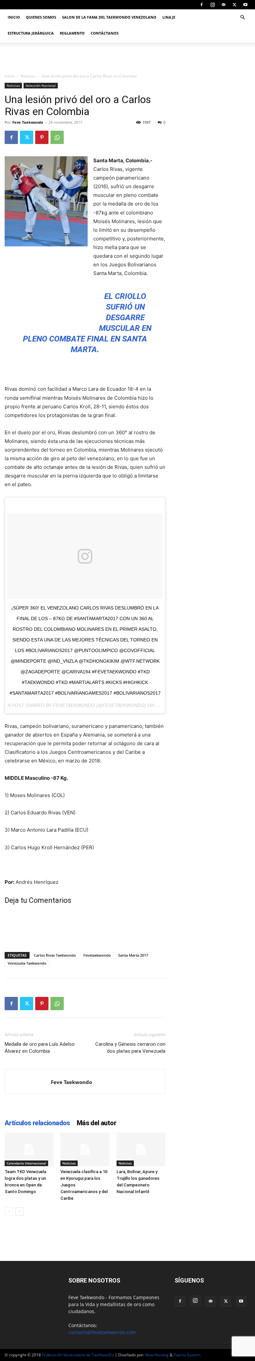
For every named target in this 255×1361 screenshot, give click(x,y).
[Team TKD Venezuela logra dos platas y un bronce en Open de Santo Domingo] (29, 1149)
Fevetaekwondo (97, 955)
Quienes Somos (41, 17)
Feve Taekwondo (27, 122)
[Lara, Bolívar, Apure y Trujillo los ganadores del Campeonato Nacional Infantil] (141, 1149)
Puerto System (187, 1355)
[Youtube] (245, 4)
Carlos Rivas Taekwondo (55, 955)
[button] (242, 17)
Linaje (168, 17)
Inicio (14, 17)
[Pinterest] (41, 137)
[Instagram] (212, 4)
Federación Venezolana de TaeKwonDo (78, 1355)
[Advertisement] (38, 286)
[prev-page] (9, 1211)
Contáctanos (105, 33)
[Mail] (223, 4)
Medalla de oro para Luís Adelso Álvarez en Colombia (40, 1047)
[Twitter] (234, 4)
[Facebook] (202, 4)
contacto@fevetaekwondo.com (102, 1332)
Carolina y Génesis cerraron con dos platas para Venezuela (130, 1047)
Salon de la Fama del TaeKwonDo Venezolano (109, 17)
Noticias (28, 76)
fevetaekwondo (74, 705)
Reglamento (72, 33)
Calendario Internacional (26, 1163)
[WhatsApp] (57, 137)
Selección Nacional (41, 85)
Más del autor (96, 1123)
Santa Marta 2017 (133, 955)
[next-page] (19, 1211)
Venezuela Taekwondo (27, 963)
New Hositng (157, 1355)
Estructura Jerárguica (31, 33)
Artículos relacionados (37, 1123)
